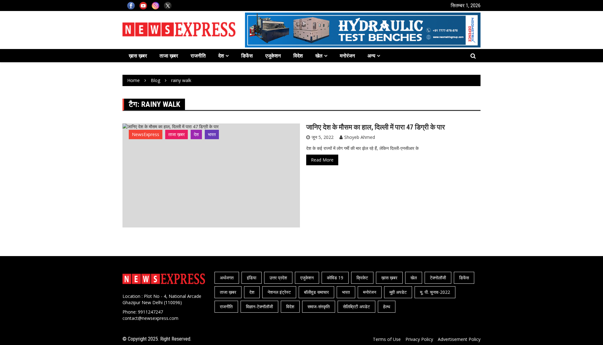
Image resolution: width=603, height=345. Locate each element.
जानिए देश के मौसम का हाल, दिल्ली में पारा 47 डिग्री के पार (375, 127)
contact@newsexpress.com (150, 318)
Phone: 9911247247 (142, 312)
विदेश (298, 55)
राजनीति (198, 55)
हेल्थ (386, 306)
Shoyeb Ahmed (359, 137)
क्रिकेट (362, 278)
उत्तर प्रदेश (278, 278)
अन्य (371, 55)
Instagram (155, 5)
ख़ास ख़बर (138, 55)
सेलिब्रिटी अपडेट (356, 306)
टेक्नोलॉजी (438, 278)
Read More (322, 160)
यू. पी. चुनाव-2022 (435, 292)
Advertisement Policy (459, 339)
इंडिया (251, 278)
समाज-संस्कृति (318, 306)
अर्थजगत (227, 278)
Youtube (143, 5)
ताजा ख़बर (169, 55)
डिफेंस (247, 55)
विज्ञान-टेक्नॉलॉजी (259, 306)
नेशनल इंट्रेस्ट (279, 292)
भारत (212, 134)
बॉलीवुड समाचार (316, 292)
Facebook (131, 5)
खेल (319, 55)
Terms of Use (387, 339)
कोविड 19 (335, 278)
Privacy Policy (419, 339)
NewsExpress (145, 134)
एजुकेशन (273, 55)
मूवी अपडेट (398, 292)
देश (221, 55)
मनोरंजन (347, 55)
